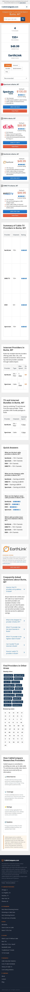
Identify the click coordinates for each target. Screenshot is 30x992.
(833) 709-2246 (15, 211)
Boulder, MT (19, 688)
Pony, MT (18, 685)
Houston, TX (5, 895)
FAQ (7, 71)
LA (17, 722)
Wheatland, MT (17, 705)
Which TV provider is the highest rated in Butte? (14, 638)
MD (5, 725)
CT (9, 716)
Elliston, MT (7, 702)
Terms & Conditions (10, 882)
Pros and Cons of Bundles (9, 918)
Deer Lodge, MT (8, 688)
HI (9, 719)
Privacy (3, 882)
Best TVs (4, 941)
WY (5, 745)
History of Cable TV (7, 967)
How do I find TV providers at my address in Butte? (13, 589)
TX (17, 738)
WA (13, 742)
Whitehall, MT (18, 678)
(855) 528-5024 (15, 107)
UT (22, 738)
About (3, 976)
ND (22, 732)
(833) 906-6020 (15, 178)
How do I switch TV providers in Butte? (12, 652)
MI (14, 725)
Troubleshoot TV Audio (8, 950)
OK (9, 735)
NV (18, 729)
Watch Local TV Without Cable (10, 938)
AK (9, 712)
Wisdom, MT (17, 698)
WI (22, 742)
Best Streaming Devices (8, 915)
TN (13, 738)
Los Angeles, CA (6, 892)
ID (13, 719)
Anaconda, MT (8, 675)
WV (18, 742)
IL (17, 719)
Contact (4, 979)
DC (17, 716)
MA (10, 725)
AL (5, 712)
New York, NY (5, 898)
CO (5, 716)
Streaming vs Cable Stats (8, 912)
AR (17, 712)
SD (9, 738)
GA (5, 719)
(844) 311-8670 (15, 143)
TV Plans (8, 65)
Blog (3, 982)
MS (23, 725)
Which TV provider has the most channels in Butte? (13, 629)
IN (21, 719)
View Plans (15, 111)
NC (18, 732)
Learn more (23, 2)
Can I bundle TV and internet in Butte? (12, 645)
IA (5, 722)
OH (5, 735)
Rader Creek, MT (19, 675)
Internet (15, 65)
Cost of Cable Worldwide (8, 964)
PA (18, 735)
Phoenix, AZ (5, 901)
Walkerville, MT (8, 678)
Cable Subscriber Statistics (9, 961)
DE (13, 716)
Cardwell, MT (15, 682)
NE (14, 729)
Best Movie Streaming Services (10, 909)
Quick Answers (17, 68)
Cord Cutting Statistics (8, 969)
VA (9, 742)
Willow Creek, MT (17, 702)
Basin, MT (7, 682)
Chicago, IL (5, 890)
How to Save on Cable (8, 927)
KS (9, 722)
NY (13, 732)
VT (5, 742)
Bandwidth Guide (6, 947)
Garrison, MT (8, 698)
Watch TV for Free (7, 930)
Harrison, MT (17, 692)
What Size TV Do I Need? (8, 944)
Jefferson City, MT (9, 695)
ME (21, 722)
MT (10, 729)
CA (21, 712)
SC (5, 738)
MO (5, 729)
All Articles (4, 924)
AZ (13, 712)
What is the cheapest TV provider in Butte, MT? (13, 621)
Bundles (8, 68)
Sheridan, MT (8, 692)
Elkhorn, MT (7, 705)
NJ (5, 732)
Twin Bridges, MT (9, 685)
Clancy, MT (19, 695)
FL (21, 716)
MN (18, 725)
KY (13, 722)
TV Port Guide (5, 953)
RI (22, 735)
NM (9, 732)
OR (14, 735)
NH (22, 729)
